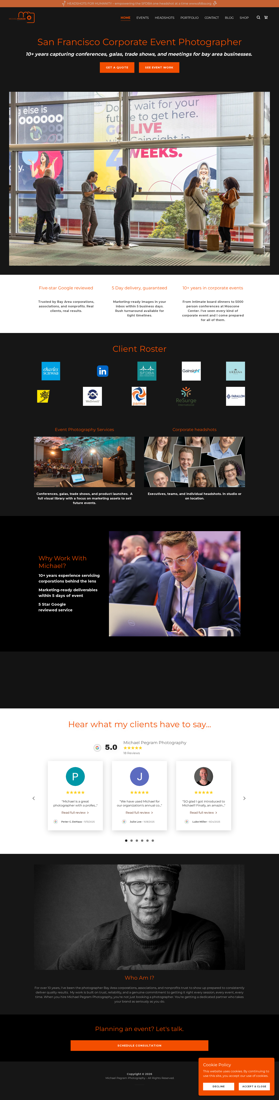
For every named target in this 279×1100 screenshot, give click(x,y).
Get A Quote (117, 67)
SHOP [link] (244, 18)
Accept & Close (254, 1086)
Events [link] (142, 18)
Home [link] (125, 18)
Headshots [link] (164, 18)
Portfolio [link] (189, 18)
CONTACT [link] (212, 18)
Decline (219, 1086)
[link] (22, 17)
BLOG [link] (229, 18)
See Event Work (159, 67)
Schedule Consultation (139, 1045)
